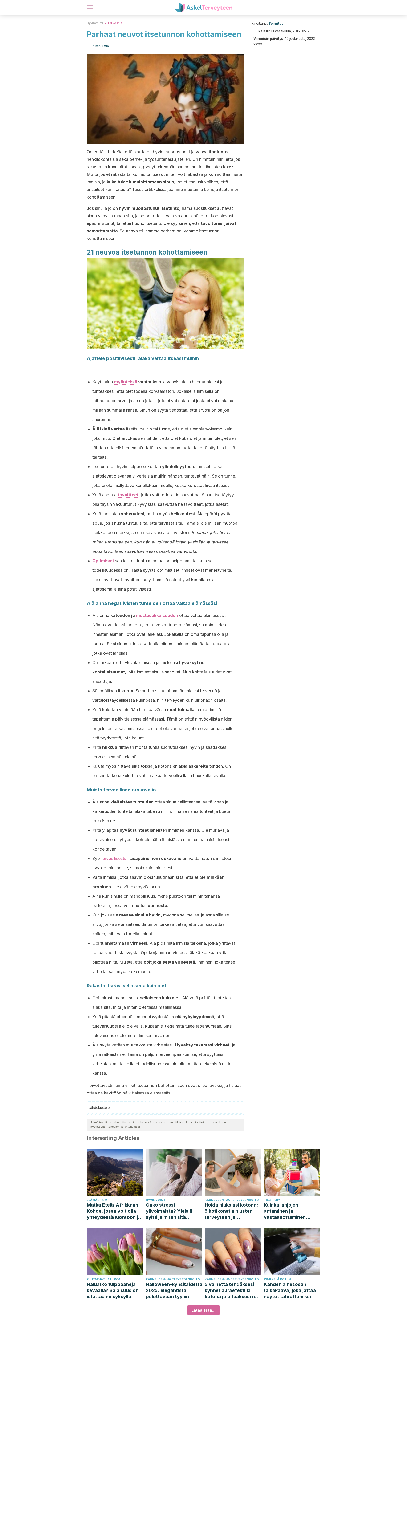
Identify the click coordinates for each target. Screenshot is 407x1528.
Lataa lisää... (203, 1310)
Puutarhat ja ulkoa (103, 1279)
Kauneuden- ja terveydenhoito (232, 1200)
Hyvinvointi (95, 23)
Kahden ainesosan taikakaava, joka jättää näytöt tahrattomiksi (290, 1290)
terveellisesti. (113, 858)
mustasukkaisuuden (157, 615)
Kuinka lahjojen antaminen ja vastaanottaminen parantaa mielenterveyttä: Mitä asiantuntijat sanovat (288, 1211)
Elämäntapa (97, 1200)
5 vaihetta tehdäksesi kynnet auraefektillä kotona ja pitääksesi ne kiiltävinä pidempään (231, 1290)
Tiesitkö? (272, 1200)
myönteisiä (125, 381)
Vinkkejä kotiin (277, 1279)
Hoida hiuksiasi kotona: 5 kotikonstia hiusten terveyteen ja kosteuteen (231, 1211)
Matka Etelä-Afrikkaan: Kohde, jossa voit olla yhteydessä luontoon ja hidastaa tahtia (114, 1211)
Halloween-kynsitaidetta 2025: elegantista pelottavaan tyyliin (174, 1290)
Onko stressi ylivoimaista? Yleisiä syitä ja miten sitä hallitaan (169, 1211)
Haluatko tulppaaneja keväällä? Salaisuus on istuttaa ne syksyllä (112, 1290)
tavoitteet (128, 494)
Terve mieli (115, 23)
